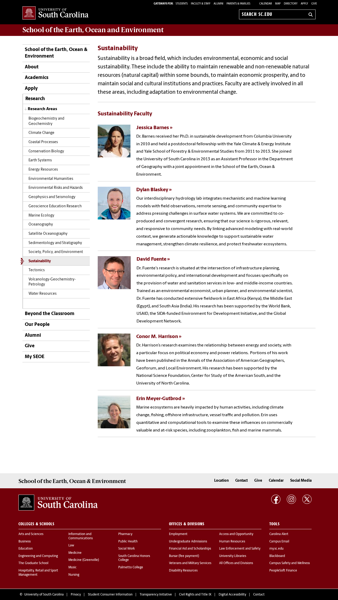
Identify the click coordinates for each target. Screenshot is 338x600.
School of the (92, 30)
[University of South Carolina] (58, 502)
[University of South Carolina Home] (55, 13)
